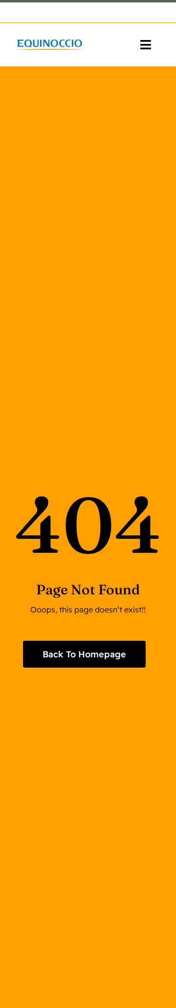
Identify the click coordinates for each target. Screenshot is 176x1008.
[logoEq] (50, 43)
